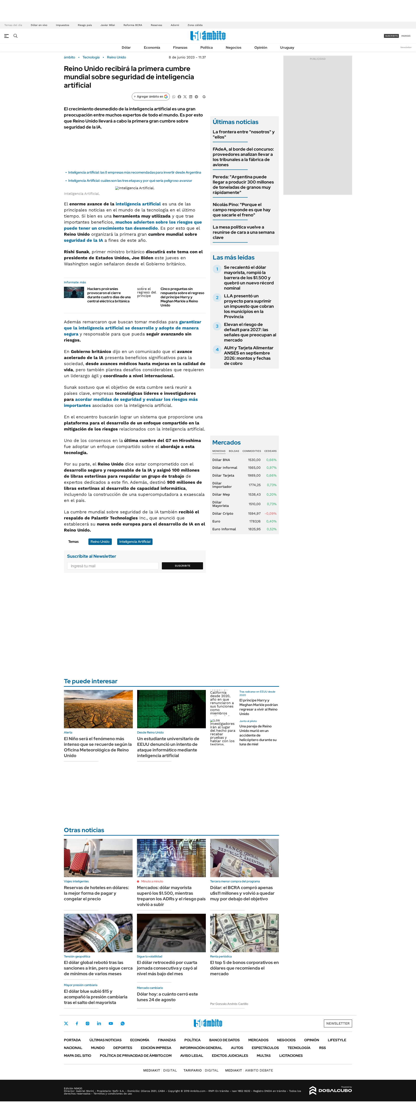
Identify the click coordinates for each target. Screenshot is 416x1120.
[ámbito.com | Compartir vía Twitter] (185, 96)
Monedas (219, 451)
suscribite (391, 36)
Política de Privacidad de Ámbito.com (136, 1055)
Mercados (258, 1040)
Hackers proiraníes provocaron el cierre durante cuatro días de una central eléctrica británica (109, 295)
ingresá (406, 36)
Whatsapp (123, 1023)
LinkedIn (99, 1023)
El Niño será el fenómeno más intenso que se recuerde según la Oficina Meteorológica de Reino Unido (98, 747)
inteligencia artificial (138, 203)
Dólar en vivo (39, 25)
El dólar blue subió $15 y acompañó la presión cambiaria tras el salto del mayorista (95, 996)
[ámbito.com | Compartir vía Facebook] (179, 96)
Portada (72, 1040)
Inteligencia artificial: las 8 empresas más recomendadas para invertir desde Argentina (134, 172)
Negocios (233, 47)
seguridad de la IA (84, 240)
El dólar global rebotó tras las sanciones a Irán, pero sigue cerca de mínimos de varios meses (98, 968)
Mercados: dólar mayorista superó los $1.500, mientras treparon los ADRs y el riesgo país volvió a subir (171, 896)
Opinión (260, 47)
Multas (264, 1055)
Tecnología (91, 57)
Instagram (87, 1023)
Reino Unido (116, 57)
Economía (152, 47)
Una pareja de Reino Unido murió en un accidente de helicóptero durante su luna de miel (257, 735)
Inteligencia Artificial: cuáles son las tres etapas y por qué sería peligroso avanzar (130, 180)
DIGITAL (160, 1070)
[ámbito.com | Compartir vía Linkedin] (190, 96)
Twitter (66, 1023)
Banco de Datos (224, 1040)
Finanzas (180, 47)
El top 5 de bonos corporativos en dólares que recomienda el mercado (244, 968)
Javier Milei (108, 25)
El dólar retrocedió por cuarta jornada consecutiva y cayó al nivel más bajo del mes (167, 968)
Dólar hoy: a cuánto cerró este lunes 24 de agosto (167, 996)
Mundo (98, 1048)
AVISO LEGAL (191, 1055)
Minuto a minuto (152, 881)
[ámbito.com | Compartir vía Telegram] (196, 96)
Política (206, 47)
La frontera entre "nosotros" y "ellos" (244, 134)
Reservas (156, 25)
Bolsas (234, 451)
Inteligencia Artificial (134, 541)
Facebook (77, 1023)
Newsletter (406, 47)
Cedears (270, 451)
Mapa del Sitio (77, 1055)
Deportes (122, 1048)
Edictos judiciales (230, 1055)
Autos (237, 1048)
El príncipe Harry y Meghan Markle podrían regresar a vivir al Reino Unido (258, 707)
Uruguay (287, 47)
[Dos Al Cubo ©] (330, 1090)
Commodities (251, 451)
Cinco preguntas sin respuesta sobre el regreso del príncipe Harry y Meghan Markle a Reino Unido (182, 297)
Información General (201, 1048)
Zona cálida (195, 25)
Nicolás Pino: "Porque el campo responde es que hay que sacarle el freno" (242, 210)
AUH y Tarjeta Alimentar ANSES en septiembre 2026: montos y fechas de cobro (248, 355)
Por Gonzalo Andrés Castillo (229, 1004)
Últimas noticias (105, 1040)
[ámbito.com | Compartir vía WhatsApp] (174, 96)
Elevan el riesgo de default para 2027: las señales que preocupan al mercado (250, 332)
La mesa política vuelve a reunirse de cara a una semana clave (244, 232)
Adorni (175, 25)
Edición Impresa (156, 1048)
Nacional (73, 1048)
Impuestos (62, 25)
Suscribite (182, 565)
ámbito (69, 57)
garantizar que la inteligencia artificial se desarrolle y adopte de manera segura (132, 328)
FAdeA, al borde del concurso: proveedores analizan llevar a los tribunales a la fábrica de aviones (243, 157)
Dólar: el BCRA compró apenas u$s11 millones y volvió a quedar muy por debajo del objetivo (242, 893)
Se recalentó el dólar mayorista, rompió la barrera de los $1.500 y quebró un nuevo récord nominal (249, 277)
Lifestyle (337, 1040)
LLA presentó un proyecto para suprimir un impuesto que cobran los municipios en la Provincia (249, 306)
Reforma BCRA (133, 25)
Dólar (126, 47)
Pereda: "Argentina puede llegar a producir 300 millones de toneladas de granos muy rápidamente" (243, 184)
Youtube (111, 1023)
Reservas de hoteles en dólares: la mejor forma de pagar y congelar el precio (96, 893)
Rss (322, 1048)
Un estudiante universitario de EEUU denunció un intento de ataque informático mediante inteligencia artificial (168, 747)
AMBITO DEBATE (249, 1070)
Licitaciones (291, 1055)
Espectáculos (265, 1048)
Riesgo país (85, 25)
